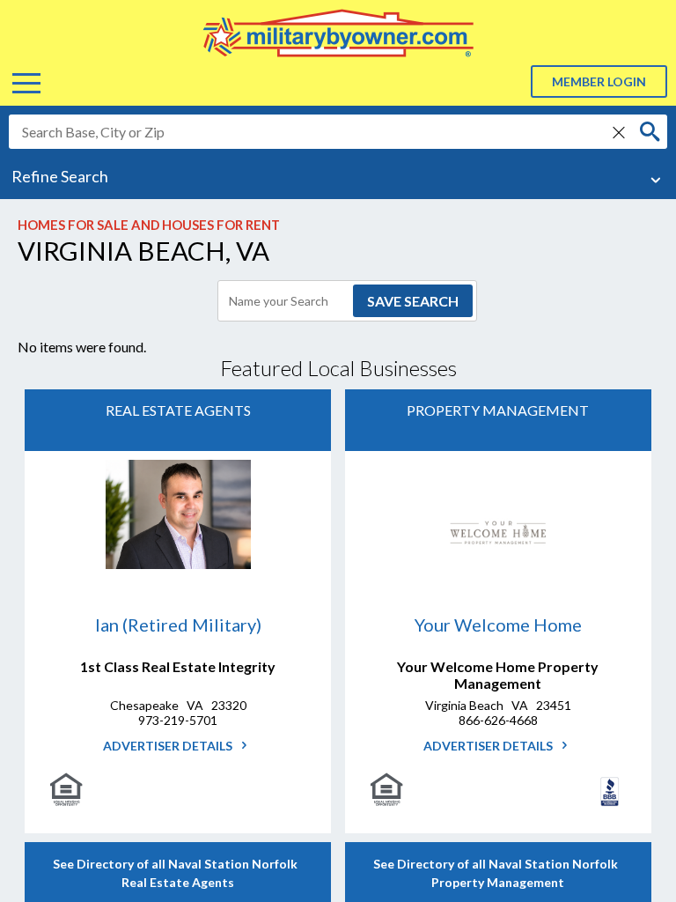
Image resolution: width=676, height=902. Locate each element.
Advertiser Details (169, 745)
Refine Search (59, 176)
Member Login (599, 81)
